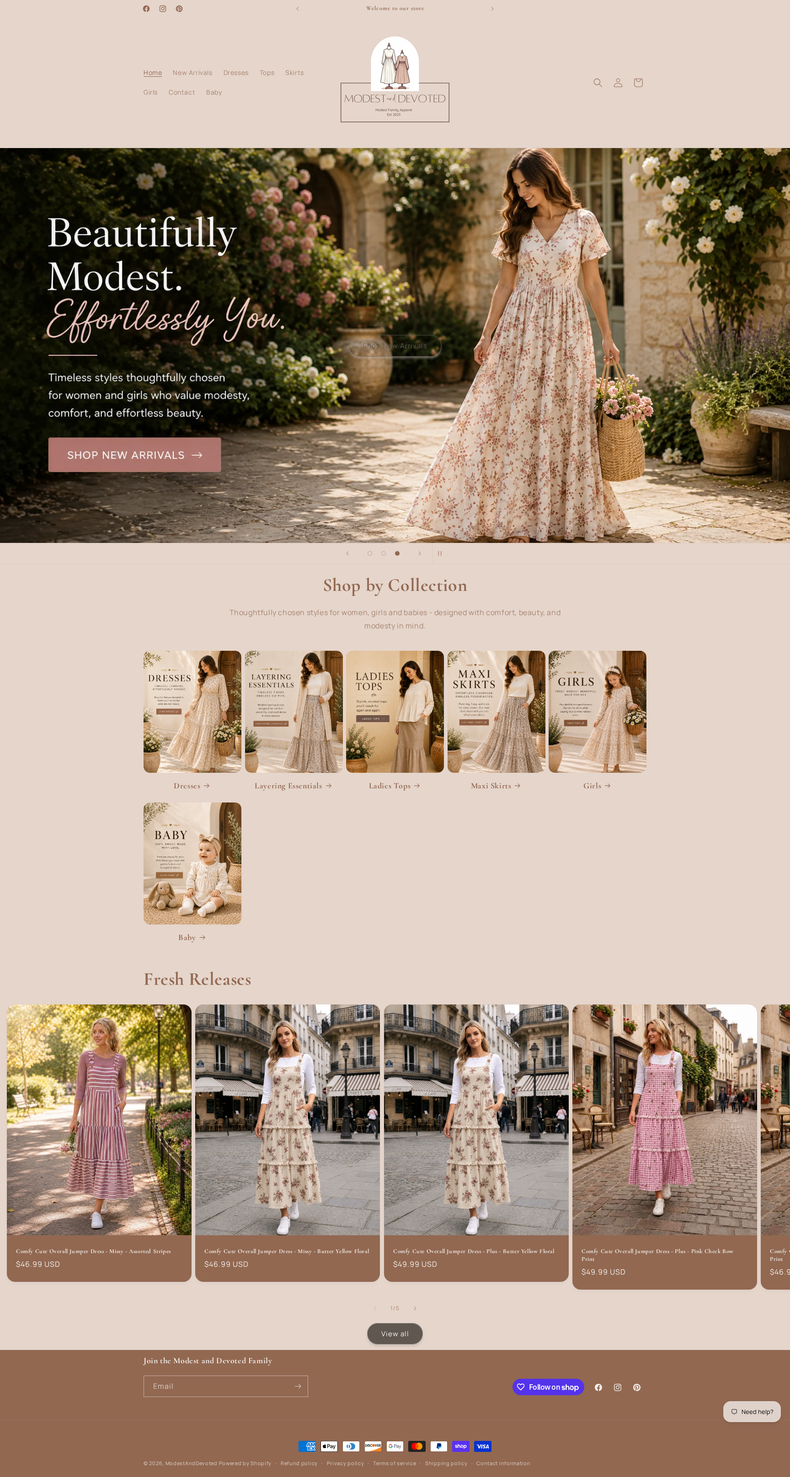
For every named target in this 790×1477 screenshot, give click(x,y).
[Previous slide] (347, 553)
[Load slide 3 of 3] (397, 553)
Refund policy (299, 1463)
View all (395, 1334)
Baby (187, 937)
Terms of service (394, 1463)
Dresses (187, 786)
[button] (598, 83)
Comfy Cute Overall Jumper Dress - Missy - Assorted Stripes (93, 1251)
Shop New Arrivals (395, 345)
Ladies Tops (390, 786)
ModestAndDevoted (191, 1463)
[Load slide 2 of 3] (383, 553)
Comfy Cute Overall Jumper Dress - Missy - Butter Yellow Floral (286, 1251)
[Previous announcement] (298, 8)
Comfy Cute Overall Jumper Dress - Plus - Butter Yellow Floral (474, 1251)
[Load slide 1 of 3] (370, 553)
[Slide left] (375, 1308)
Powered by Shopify (245, 1463)
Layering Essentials (288, 786)
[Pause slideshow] (442, 553)
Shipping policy (446, 1463)
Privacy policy (345, 1463)
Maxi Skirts (491, 786)
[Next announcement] (492, 8)
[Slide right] (415, 1308)
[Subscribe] (298, 1386)
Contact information (503, 1463)
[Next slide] (420, 553)
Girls (592, 786)
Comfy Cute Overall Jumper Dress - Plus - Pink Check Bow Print (658, 1255)
